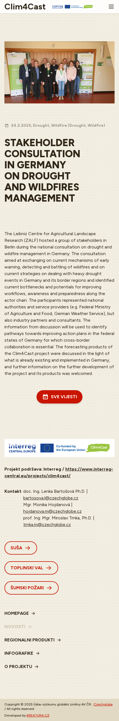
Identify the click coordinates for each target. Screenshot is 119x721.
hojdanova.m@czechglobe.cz (52, 511)
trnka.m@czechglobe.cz (47, 524)
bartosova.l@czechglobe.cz (50, 498)
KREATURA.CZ (38, 715)
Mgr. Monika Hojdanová (46, 504)
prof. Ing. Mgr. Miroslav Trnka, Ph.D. (57, 518)
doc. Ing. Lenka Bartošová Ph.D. (54, 491)
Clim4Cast (25, 7)
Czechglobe (103, 704)
